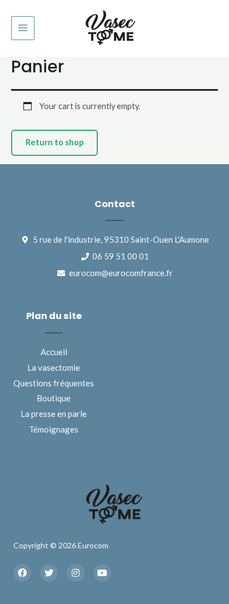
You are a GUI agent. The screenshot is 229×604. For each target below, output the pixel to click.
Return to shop (54, 142)
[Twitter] (49, 573)
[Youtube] (102, 573)
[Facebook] (22, 573)
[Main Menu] (22, 28)
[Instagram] (75, 573)
